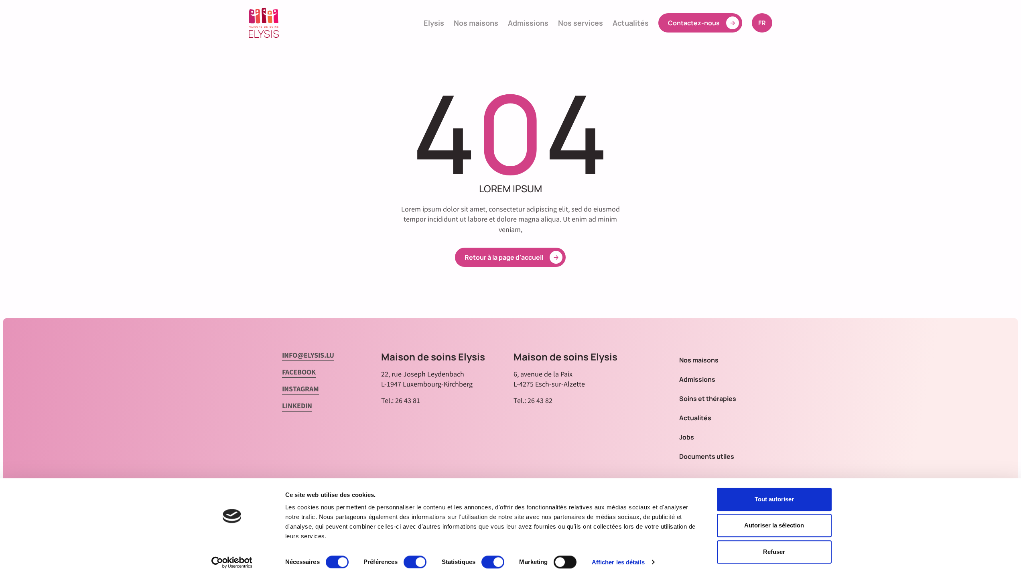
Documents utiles (706, 456)
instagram (300, 389)
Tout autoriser (774, 499)
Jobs (686, 437)
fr (765, 22)
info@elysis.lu (308, 355)
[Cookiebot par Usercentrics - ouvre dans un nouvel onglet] (232, 562)
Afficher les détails (618, 562)
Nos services (580, 23)
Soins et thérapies (707, 398)
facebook (299, 372)
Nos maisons (476, 23)
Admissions (528, 23)
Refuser (774, 551)
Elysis (434, 23)
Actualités (631, 23)
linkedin (297, 406)
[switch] (415, 562)
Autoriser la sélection (774, 525)
